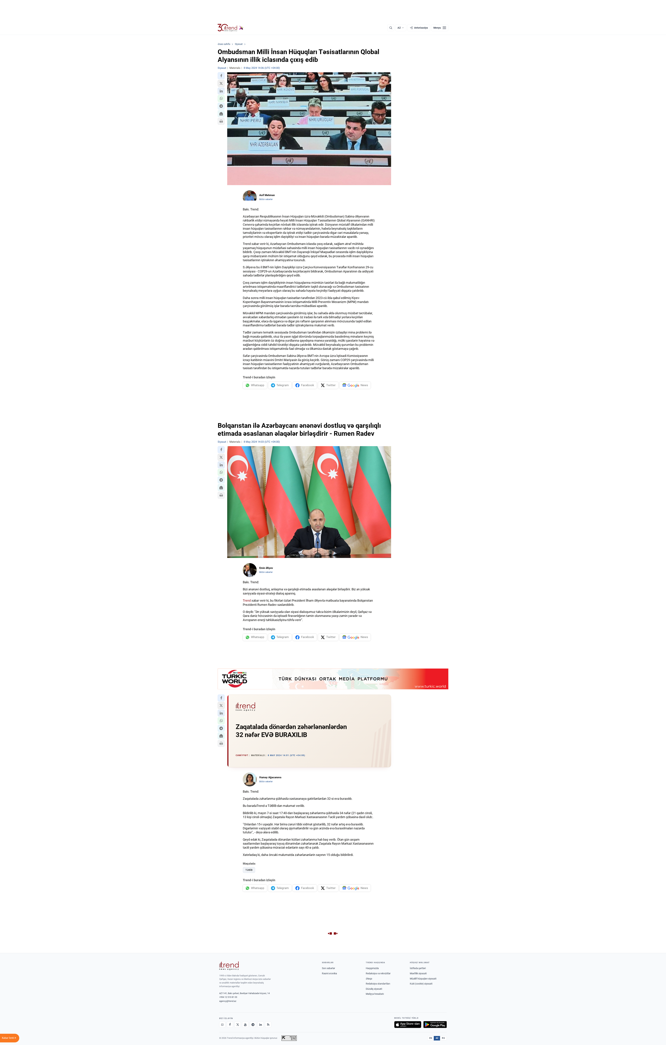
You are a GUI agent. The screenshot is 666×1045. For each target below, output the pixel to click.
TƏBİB (249, 870)
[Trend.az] (230, 28)
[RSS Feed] (268, 1024)
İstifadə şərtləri (418, 968)
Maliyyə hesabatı (375, 993)
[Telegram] (253, 1024)
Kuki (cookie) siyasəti (421, 983)
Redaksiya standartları (378, 983)
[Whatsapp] (222, 1024)
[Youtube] (245, 1024)
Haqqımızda (372, 968)
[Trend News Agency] (229, 965)
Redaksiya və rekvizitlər (378, 973)
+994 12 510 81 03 (228, 997)
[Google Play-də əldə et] (435, 1024)
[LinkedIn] (260, 1024)
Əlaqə (369, 978)
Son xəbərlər (328, 968)
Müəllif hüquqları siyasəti (423, 978)
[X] (237, 1024)
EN (430, 1038)
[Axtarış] (390, 27)
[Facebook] (230, 1024)
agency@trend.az (227, 1001)
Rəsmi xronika (329, 973)
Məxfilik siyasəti (418, 973)
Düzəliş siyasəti (374, 988)
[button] (221, 75)
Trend (247, 600)
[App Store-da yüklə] (407, 1024)
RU (443, 1038)
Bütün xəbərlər (266, 199)
